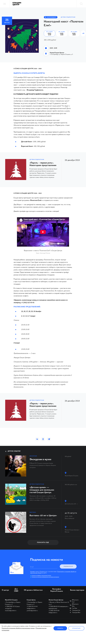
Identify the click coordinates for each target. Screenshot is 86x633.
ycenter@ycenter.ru (32, 610)
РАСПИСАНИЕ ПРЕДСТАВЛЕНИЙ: (27, 307)
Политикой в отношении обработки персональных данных (18, 628)
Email (31, 567)
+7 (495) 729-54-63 (54, 610)
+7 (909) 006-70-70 (10, 606)
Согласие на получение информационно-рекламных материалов (45, 577)
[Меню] (4, 4)
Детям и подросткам (68, 17)
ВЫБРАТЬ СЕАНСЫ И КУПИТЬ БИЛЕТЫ (29, 73)
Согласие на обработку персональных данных (41, 575)
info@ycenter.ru (31, 608)
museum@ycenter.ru (10, 610)
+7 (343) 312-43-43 (32, 606)
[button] (37, 439)
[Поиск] (81, 4)
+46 (83, 33)
